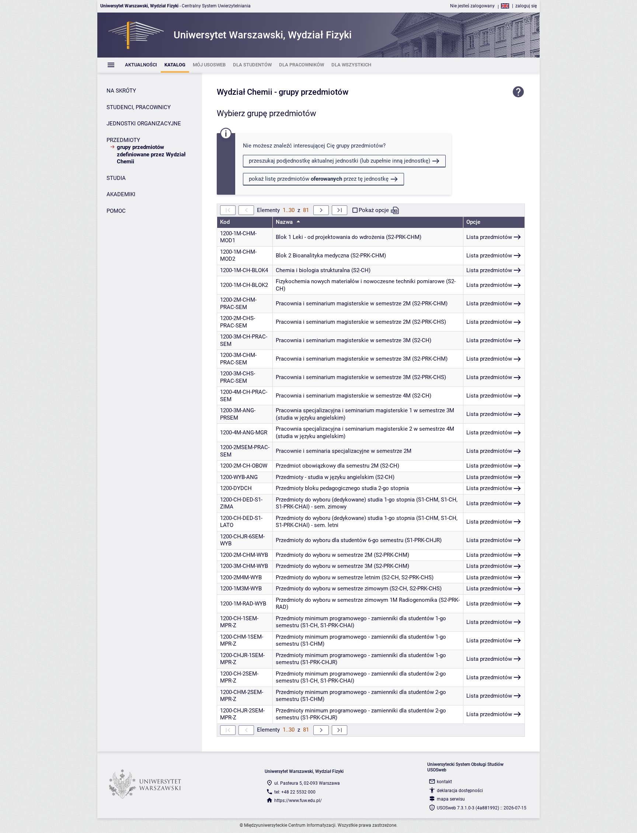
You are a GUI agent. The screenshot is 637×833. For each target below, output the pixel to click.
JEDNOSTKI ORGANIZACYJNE (144, 123)
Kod (225, 222)
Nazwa (285, 222)
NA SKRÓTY (121, 90)
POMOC (116, 211)
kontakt (444, 781)
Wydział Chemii (244, 92)
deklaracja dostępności (460, 790)
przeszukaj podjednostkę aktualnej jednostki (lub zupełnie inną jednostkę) (339, 160)
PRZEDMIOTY (123, 140)
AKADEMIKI (121, 194)
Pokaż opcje (374, 210)
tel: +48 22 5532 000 (295, 792)
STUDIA (116, 178)
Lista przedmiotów (489, 237)
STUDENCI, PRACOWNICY (139, 107)
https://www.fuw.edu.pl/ (298, 800)
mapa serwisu (451, 799)
